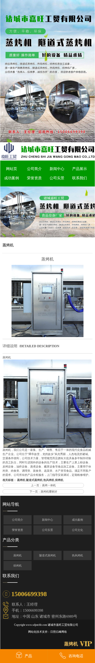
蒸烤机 (8, 245)
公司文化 (77, 530)
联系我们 (79, 178)
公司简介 (34, 169)
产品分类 (11, 540)
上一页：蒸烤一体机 (43, 485)
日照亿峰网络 (58, 631)
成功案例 (11, 178)
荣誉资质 (34, 178)
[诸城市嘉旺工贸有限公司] (47, 141)
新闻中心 (57, 169)
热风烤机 (48, 480)
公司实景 (57, 178)
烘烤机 (59, 480)
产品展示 (79, 169)
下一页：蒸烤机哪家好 (43, 491)
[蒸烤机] (47, 336)
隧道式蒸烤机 (34, 480)
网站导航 (11, 504)
